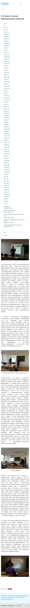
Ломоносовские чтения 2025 (10, 210)
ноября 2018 (6, 167)
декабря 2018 (7, 165)
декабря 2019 (6, 147)
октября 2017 (6, 194)
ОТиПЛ (5, 4)
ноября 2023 (6, 84)
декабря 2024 (7, 57)
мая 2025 (6, 50)
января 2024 (6, 79)
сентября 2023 (7, 88)
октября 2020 (7, 133)
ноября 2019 (6, 149)
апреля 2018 (6, 180)
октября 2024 (7, 61)
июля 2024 (6, 66)
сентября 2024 (7, 63)
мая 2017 (6, 203)
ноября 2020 (6, 131)
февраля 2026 (7, 34)
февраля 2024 (7, 77)
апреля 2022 (6, 106)
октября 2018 (6, 169)
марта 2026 (6, 32)
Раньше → (6, 235)
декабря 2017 (7, 190)
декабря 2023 (7, 81)
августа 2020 (6, 138)
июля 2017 (6, 199)
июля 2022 (6, 102)
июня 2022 (6, 104)
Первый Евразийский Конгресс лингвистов (12, 225)
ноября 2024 (6, 59)
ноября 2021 (6, 115)
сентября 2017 (7, 196)
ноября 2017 (6, 192)
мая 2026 (6, 30)
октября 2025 (7, 43)
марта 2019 (6, 158)
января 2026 (6, 36)
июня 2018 (6, 176)
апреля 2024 (6, 72)
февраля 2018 (7, 185)
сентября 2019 (7, 153)
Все (4, 25)
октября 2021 (6, 117)
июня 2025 (6, 48)
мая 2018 (6, 178)
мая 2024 (6, 70)
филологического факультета (8, 597)
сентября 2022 (7, 99)
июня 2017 (6, 201)
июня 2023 (6, 90)
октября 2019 (6, 151)
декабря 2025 (7, 38)
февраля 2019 (6, 160)
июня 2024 (6, 68)
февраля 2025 (7, 54)
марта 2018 (6, 183)
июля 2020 (6, 140)
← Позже (5, 232)
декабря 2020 (7, 129)
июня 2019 (6, 156)
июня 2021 (6, 120)
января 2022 (6, 111)
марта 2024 (6, 75)
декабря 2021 (6, 113)
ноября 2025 (6, 41)
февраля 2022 (7, 108)
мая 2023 (6, 93)
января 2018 (6, 187)
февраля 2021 (6, 126)
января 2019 (6, 163)
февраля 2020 (7, 142)
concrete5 (16, 605)
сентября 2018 (7, 171)
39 (2, 235)
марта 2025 (6, 52)
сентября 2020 (7, 135)
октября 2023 (6, 86)
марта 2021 (6, 124)
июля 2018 (6, 174)
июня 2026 (6, 27)
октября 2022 (7, 97)
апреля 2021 (6, 122)
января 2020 (6, 144)
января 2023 (6, 95)
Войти (27, 605)
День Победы (7, 206)
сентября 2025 (7, 45)
